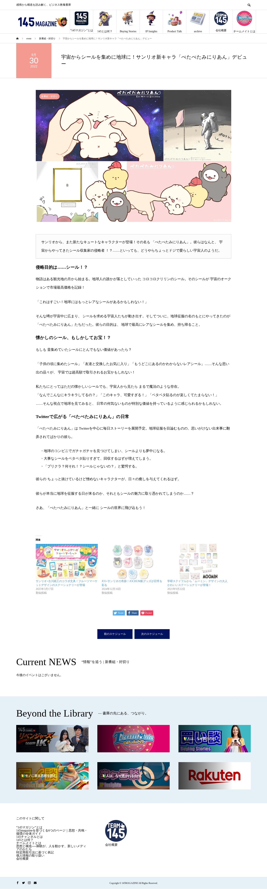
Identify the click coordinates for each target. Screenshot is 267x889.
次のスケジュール (152, 633)
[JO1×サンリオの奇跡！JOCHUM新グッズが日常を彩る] (133, 561)
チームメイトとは (244, 31)
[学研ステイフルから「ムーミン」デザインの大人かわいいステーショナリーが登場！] (198, 561)
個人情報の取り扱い (30, 855)
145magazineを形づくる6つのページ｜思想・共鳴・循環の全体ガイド (51, 832)
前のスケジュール (115, 633)
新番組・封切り (49, 96)
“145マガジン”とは (81, 30)
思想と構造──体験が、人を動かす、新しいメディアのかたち (51, 847)
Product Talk (175, 31)
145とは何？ (104, 31)
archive (198, 31)
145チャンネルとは (29, 836)
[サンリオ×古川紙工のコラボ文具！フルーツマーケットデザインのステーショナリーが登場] (67, 561)
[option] (133, 156)
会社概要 (221, 30)
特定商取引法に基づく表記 (35, 852)
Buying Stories (128, 31)
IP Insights (151, 31)
